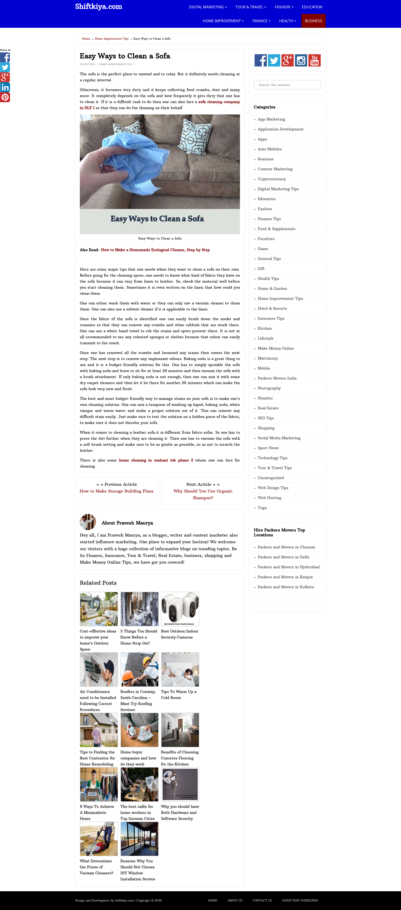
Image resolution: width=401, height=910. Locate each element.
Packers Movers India (277, 378)
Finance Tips (269, 218)
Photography (269, 388)
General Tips (269, 258)
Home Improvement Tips (115, 64)
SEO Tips (266, 418)
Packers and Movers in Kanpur (285, 577)
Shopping (266, 428)
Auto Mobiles (270, 149)
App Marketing (271, 119)
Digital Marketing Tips (278, 188)
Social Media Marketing (279, 438)
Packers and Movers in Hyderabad (289, 567)
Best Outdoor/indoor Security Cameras (179, 634)
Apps (262, 139)
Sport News (268, 448)
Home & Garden (272, 288)
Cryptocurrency (272, 179)
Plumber (265, 398)
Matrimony (268, 358)
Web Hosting (269, 497)
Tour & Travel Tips (275, 467)
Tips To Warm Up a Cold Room (179, 694)
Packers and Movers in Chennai (286, 547)
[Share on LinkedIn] (5, 90)
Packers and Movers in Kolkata (286, 587)
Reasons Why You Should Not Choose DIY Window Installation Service (137, 870)
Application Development (281, 129)
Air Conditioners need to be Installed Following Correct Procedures (98, 700)
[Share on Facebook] (5, 60)
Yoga (262, 507)
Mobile (264, 368)
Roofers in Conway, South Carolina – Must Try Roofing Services (138, 700)
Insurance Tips (271, 318)
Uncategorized (271, 477)
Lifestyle (266, 338)
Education (267, 198)
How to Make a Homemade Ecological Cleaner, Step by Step (155, 249)
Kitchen (265, 328)
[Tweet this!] (5, 70)
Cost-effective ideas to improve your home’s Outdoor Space (98, 640)
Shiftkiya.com (98, 6)
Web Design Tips (273, 487)
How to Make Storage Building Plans (117, 491)
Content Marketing (275, 169)
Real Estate (268, 408)
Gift (261, 268)
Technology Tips (273, 457)
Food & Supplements (276, 228)
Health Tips (268, 278)
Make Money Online (276, 348)
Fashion (265, 208)
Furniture (266, 238)
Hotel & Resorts (272, 308)
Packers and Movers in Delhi (283, 557)
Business (266, 159)
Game (263, 248)
